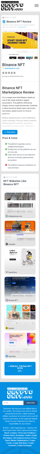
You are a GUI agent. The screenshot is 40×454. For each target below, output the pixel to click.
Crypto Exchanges (24, 445)
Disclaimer (20, 435)
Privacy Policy (9, 435)
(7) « (20, 371)
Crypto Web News (20, 443)
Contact (13, 433)
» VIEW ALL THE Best (18, 366)
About (6, 433)
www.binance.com (12, 68)
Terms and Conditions (26, 433)
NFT (16, 27)
